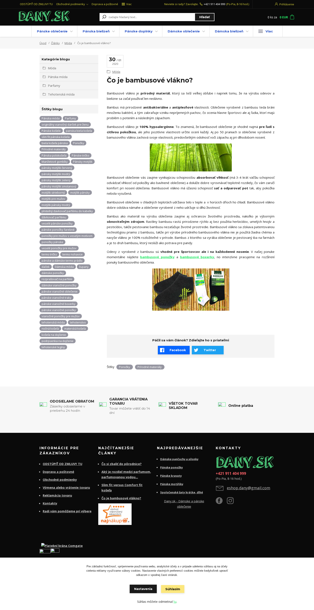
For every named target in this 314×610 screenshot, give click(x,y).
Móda (68, 43)
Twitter (210, 350)
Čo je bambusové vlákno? (121, 498)
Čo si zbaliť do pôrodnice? (121, 464)
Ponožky (124, 367)
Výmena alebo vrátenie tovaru (66, 487)
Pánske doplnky (139, 31)
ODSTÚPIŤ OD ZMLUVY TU (36, 4)
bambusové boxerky (197, 257)
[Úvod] (44, 17)
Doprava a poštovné (105, 4)
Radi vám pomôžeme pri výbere (67, 511)
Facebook (178, 350)
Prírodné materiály (150, 367)
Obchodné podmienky (70, 4)
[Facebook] (221, 502)
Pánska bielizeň (96, 31)
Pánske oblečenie (52, 31)
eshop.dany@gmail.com (248, 487)
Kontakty (50, 503)
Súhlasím (172, 589)
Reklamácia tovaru (57, 495)
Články (55, 43)
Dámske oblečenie (184, 31)
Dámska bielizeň (229, 31)
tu (175, 602)
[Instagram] (232, 502)
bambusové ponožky (157, 257)
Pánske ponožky (171, 467)
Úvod (43, 43)
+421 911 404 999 (214, 4)
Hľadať (204, 17)
